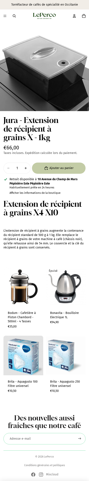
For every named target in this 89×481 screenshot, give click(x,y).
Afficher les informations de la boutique (35, 192)
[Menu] (5, 16)
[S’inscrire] (80, 439)
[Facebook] (33, 474)
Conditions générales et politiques (44, 465)
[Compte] (74, 16)
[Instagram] (41, 474)
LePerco (49, 456)
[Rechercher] (14, 16)
